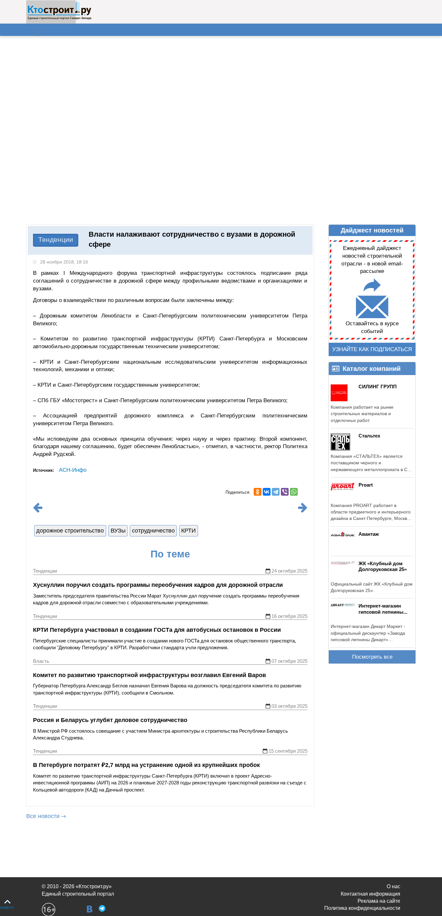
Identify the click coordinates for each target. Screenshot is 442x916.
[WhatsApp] (294, 492)
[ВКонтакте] (267, 492)
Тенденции (55, 239)
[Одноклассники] (257, 492)
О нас (393, 886)
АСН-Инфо (72, 470)
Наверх (7, 908)
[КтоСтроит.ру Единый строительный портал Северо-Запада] (59, 18)
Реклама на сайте (379, 901)
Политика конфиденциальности (362, 908)
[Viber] (285, 492)
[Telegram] (276, 492)
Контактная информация (370, 894)
